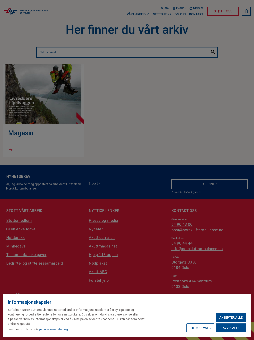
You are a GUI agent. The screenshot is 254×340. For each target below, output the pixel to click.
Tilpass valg (200, 328)
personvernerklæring (53, 329)
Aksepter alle (231, 317)
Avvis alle (231, 328)
